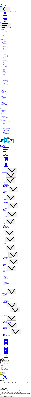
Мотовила (4, 83)
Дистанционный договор (4, 370)
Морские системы (6, 228)
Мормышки (4, 123)
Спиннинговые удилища (6, 185)
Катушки (5, 249)
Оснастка (3, 63)
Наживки (4, 58)
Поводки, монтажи (5, 66)
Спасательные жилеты (4, 104)
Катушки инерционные (5, 80)
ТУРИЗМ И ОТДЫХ (4, 293)
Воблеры (4, 52)
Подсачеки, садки (4, 60)
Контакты (2, 365)
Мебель (3, 111)
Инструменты (5, 258)
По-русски (2, 2)
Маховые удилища (4, 44)
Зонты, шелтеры (4, 110)
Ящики (3, 50)
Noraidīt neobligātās (5, 396)
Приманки (3, 51)
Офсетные (4, 75)
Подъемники (4, 61)
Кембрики (4, 70)
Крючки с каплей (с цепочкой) (6, 130)
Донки (3, 65)
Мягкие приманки (6, 201)
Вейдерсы (3, 89)
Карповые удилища (5, 43)
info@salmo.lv (3, 4)
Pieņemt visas (9, 396)
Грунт (3, 57)
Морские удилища (4, 46)
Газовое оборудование (4, 115)
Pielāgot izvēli (1, 396)
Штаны (3, 102)
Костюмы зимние (4, 91)
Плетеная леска (4, 72)
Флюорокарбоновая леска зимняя (6, 128)
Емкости (3, 49)
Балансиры (4, 122)
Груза (3, 64)
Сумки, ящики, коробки (6, 191)
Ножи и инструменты (4, 116)
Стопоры (4, 69)
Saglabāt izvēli (12, 396)
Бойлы (3, 59)
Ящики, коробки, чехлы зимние (6, 133)
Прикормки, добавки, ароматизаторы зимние (7, 124)
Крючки (4, 241)
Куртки (4, 275)
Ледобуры (4, 132)
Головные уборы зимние (4, 101)
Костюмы (3, 90)
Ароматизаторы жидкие (5, 56)
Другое (3, 82)
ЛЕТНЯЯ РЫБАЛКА (3, 39)
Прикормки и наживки (6, 207)
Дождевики (4, 277)
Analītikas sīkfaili (2, 391)
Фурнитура (5, 229)
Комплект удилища (5, 41)
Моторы (5, 264)
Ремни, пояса (5, 288)
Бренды (2, 367)
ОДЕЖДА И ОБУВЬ (4, 270)
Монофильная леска (6, 235)
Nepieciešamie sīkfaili (3, 389)
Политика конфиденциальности (4, 369)
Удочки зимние (5, 321)
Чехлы (3, 48)
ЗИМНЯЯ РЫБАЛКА (3, 120)
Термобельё (3, 98)
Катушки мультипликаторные (6, 79)
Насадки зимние (5, 315)
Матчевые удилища (6, 184)
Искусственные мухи (5, 54)
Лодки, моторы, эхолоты (5, 84)
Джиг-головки (5, 224)
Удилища (3, 42)
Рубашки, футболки (4, 97)
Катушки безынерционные (5, 78)
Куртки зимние (5, 276)
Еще (0, 119)
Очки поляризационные (4, 105)
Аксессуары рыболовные (6, 256)
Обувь (3, 92)
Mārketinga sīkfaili (3, 394)
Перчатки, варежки (4, 96)
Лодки (3, 85)
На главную (1, 146)
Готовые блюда (5, 302)
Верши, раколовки (6, 218)
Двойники (4, 74)
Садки (3, 62)
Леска (3, 71)
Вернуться (4, 146)
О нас (2, 364)
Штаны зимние (3, 103)
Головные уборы (5, 282)
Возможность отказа (3, 368)
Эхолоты (5, 265)
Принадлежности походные (5, 117)
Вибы (4, 314)
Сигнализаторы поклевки (5, 67)
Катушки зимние (4, 126)
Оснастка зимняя (5, 327)
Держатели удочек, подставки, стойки (8, 257)
